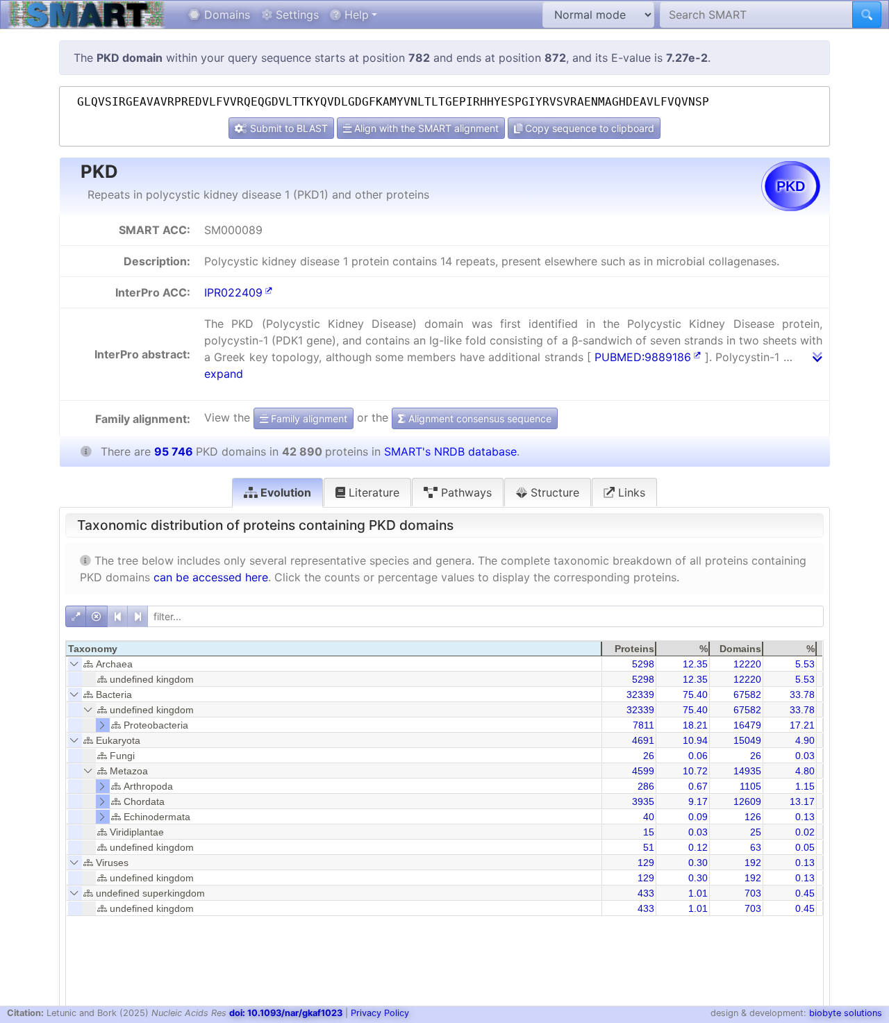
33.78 (802, 694)
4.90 (805, 740)
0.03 (805, 755)
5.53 (805, 663)
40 (648, 816)
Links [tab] (630, 492)
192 (753, 862)
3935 (643, 801)
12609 (747, 801)
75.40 (695, 694)
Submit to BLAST (287, 128)
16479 (747, 725)
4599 (643, 770)
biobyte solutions (845, 1013)
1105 (750, 786)
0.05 (805, 847)
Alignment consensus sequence (478, 418)
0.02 (805, 832)
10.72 (695, 770)
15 (648, 832)
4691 (643, 740)
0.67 (698, 786)
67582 (747, 694)
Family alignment (307, 418)
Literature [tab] (372, 492)
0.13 (805, 816)
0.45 (805, 893)
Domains (225, 15)
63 (755, 847)
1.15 (805, 786)
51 (648, 847)
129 (646, 862)
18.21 (695, 725)
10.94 (695, 740)
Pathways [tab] (465, 492)
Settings (295, 15)
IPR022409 (233, 292)
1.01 (698, 893)
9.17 (698, 801)
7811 (643, 725)
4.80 (805, 770)
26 (648, 755)
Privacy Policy (380, 1013)
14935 (747, 770)
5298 (643, 663)
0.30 (698, 862)
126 (753, 816)
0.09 (698, 816)
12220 (747, 663)
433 (646, 893)
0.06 (698, 755)
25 (755, 832)
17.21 (802, 725)
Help (355, 15)
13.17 (802, 801)
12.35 (695, 663)
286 (646, 786)
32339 (640, 694)
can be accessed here (210, 577)
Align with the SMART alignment (425, 128)
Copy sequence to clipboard (588, 128)
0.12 (698, 847)
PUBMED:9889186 (643, 357)
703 (753, 893)
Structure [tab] (553, 492)
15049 (747, 740)
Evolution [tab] (284, 492)
